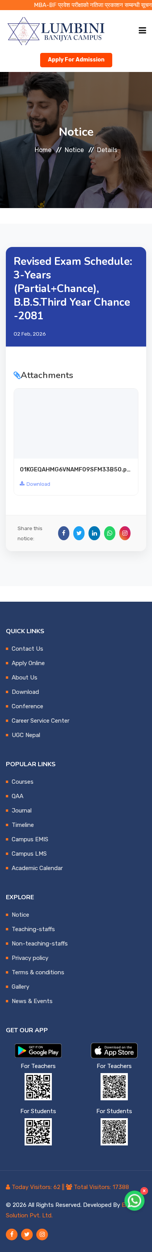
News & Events (32, 1001)
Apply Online (28, 663)
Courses (23, 781)
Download (38, 484)
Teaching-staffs (33, 929)
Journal (22, 810)
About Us (24, 677)
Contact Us (27, 648)
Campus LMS (29, 853)
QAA (17, 796)
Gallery (20, 986)
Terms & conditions (38, 972)
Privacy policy (30, 957)
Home (43, 149)
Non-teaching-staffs (40, 943)
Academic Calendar (37, 868)
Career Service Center (40, 720)
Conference (27, 706)
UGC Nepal (26, 735)
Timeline (23, 824)
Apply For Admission (76, 59)
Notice (74, 149)
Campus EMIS (30, 839)
